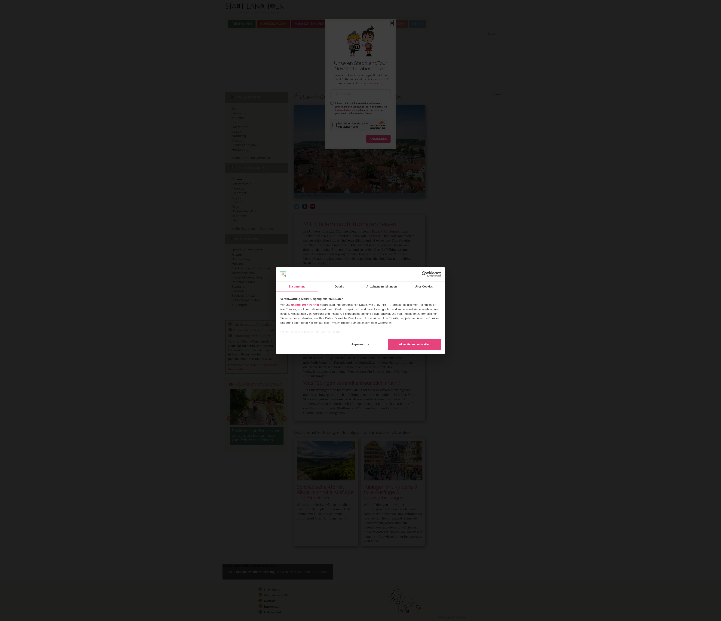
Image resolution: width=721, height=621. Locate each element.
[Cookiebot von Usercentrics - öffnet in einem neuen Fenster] (424, 274)
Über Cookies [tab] (424, 286)
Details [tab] (339, 286)
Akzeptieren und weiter (414, 344)
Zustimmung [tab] (297, 286)
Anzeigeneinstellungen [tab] (381, 286)
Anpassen (357, 344)
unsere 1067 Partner (305, 304)
